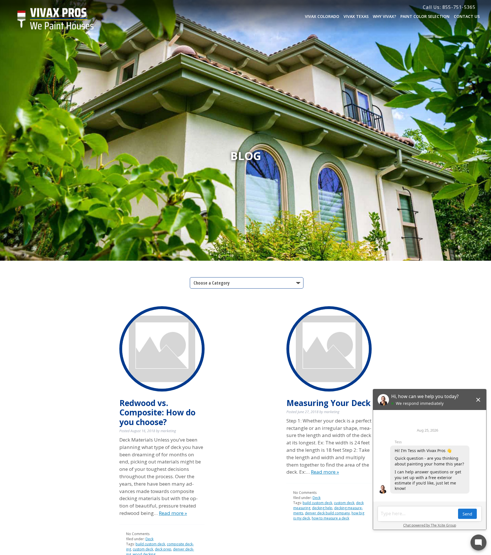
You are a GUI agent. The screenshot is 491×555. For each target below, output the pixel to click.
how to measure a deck (330, 518)
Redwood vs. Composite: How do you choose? (157, 412)
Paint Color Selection (425, 16)
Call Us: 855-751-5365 (449, 7)
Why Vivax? (384, 16)
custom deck (143, 549)
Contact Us (467, 16)
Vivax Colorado (322, 16)
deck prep (163, 549)
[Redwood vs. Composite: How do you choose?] (162, 349)
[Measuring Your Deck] (329, 349)
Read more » (173, 513)
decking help (322, 508)
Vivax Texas (356, 16)
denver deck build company (327, 513)
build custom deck (150, 544)
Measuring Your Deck (328, 402)
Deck (149, 539)
